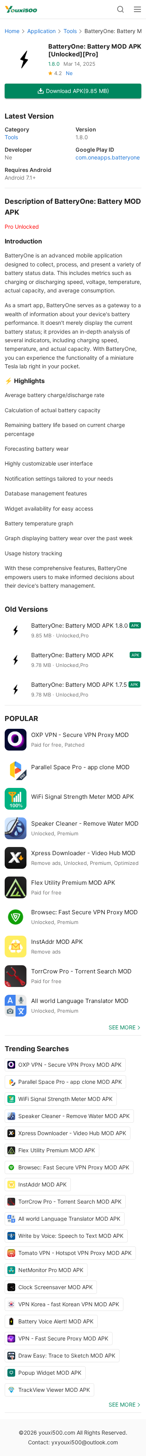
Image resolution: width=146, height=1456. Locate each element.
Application (41, 31)
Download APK (77, 91)
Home (12, 31)
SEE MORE (122, 1027)
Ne (69, 73)
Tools (70, 31)
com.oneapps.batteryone (108, 157)
